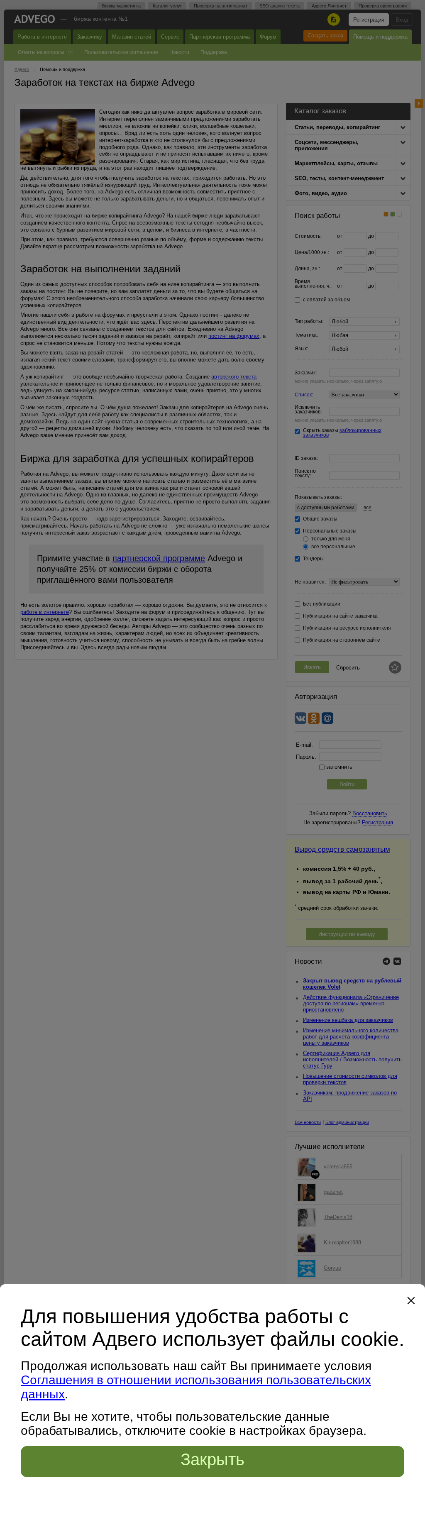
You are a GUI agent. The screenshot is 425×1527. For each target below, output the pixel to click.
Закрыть (212, 1459)
